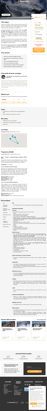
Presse (5, 386)
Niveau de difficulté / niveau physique (6, 209)
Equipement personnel (5, 206)
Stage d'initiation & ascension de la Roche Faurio (22, 329)
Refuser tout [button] (41, 403)
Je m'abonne (34, 371)
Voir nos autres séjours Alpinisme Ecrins (39, 50)
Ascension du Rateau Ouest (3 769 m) (37, 329)
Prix (4, 203)
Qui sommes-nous (7, 384)
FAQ (15, 385)
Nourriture (5, 212)
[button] (18, 143)
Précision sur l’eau (7, 214)
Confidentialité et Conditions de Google (37, 407)
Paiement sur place (7, 224)
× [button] (44, 387)
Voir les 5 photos (6, 14)
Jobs (5, 387)
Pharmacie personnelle (5, 222)
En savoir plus (4, 89)
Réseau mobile (6, 226)
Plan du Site (16, 386)
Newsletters (6, 390)
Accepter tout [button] (33, 403)
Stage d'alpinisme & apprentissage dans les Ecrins (8, 329)
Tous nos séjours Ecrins (41, 319)
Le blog (5, 393)
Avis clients (6, 385)
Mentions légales (28, 402)
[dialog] (37, 398)
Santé (4, 219)
